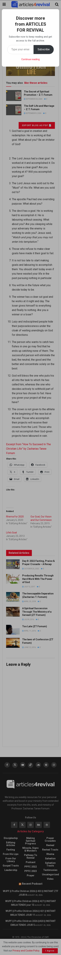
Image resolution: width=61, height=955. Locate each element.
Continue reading (30, 59)
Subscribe (44, 49)
